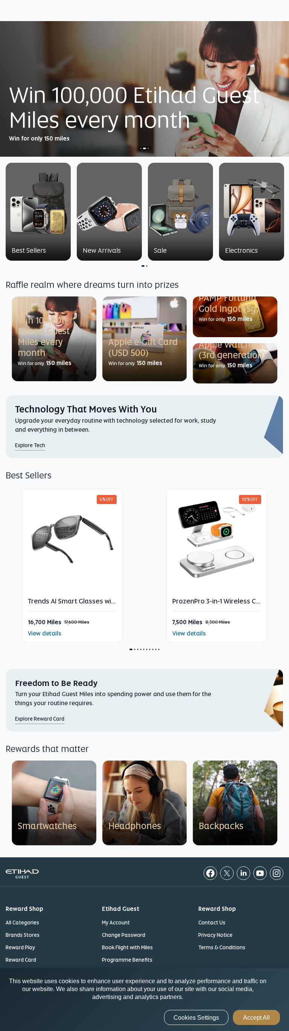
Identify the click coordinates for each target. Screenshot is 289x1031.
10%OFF (250, 499)
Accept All (256, 1017)
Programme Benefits (127, 959)
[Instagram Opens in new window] (276, 873)
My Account (116, 922)
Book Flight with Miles (127, 947)
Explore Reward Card (39, 718)
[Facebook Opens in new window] (210, 873)
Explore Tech (30, 445)
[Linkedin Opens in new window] (243, 873)
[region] (144, 999)
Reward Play (20, 947)
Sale (160, 250)
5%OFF (107, 499)
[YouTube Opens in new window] (260, 873)
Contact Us (211, 922)
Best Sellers (29, 250)
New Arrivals (102, 250)
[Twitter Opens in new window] (227, 873)
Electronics (241, 250)
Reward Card (21, 959)
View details (44, 633)
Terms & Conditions (221, 947)
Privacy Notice (215, 935)
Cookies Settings (196, 1017)
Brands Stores (23, 935)
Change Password (123, 935)
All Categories (22, 922)
